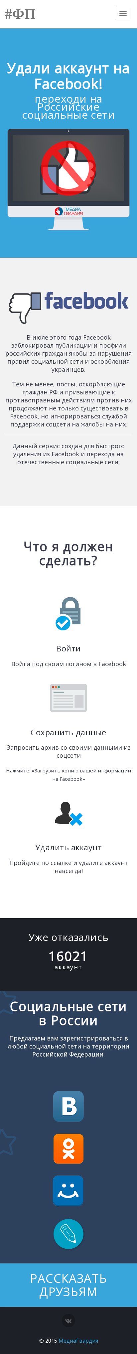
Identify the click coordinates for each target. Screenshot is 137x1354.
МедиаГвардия (78, 1340)
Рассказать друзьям (68, 1285)
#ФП (20, 14)
